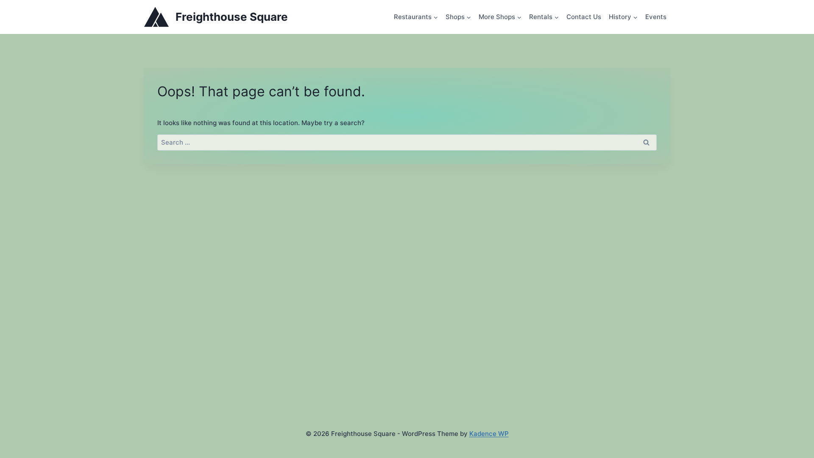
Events (655, 17)
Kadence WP (489, 434)
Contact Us (583, 17)
